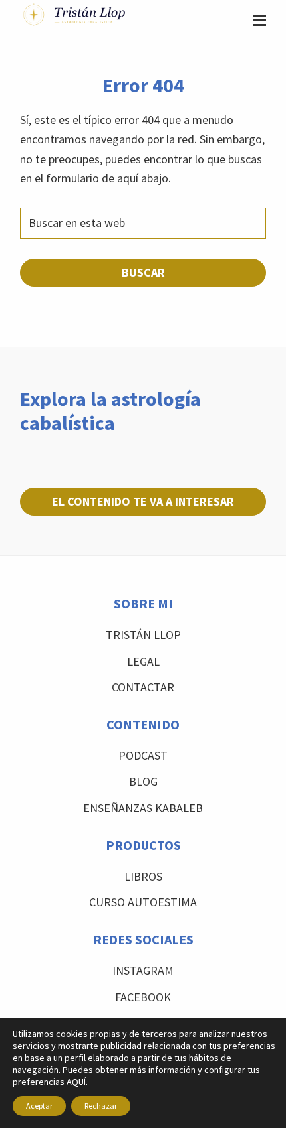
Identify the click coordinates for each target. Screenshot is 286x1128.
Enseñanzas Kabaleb (143, 807)
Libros (143, 876)
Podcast (143, 755)
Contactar (143, 687)
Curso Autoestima (143, 902)
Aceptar (39, 1106)
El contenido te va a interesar (143, 501)
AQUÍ (76, 1082)
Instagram (143, 970)
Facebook (143, 997)
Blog (143, 781)
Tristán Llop (143, 634)
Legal (143, 661)
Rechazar (100, 1106)
